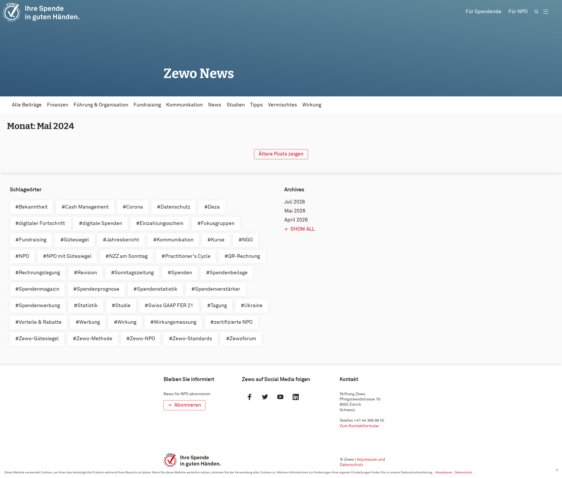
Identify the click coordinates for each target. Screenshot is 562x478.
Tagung (219, 305)
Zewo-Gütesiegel (39, 338)
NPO (24, 256)
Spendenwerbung (39, 305)
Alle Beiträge (27, 105)
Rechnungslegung (39, 272)
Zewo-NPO (142, 338)
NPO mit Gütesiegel (69, 256)
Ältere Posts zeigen (281, 154)
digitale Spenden (102, 223)
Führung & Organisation (101, 105)
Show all (302, 229)
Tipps (256, 105)
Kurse (218, 240)
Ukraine (253, 305)
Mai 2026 (294, 211)
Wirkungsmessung (175, 322)
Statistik (87, 305)
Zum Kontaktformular (359, 426)
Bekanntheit (33, 207)
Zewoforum (243, 338)
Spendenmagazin (39, 289)
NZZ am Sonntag (128, 256)
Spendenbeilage (229, 272)
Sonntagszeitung (134, 272)
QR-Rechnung (244, 256)
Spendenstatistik (157, 289)
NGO (247, 240)
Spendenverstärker (217, 289)
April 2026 (296, 220)
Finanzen (57, 105)
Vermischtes (282, 105)
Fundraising (147, 105)
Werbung (89, 322)
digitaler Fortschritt (42, 223)
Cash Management (87, 207)
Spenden (181, 272)
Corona (134, 207)
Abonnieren (187, 405)
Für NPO (518, 11)
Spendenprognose (98, 289)
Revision (87, 272)
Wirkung (311, 105)
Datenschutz (175, 207)
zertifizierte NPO (233, 322)
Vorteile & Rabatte (40, 322)
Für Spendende (483, 11)
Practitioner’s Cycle (188, 256)
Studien (236, 105)
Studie (123, 305)
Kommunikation (184, 105)
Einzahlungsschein (161, 223)
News (214, 105)
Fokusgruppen (217, 223)
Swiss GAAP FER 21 (170, 305)
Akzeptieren (443, 472)
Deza (214, 207)
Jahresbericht (122, 240)
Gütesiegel (76, 240)
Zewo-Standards (192, 338)
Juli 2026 (294, 202)
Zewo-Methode (94, 338)
